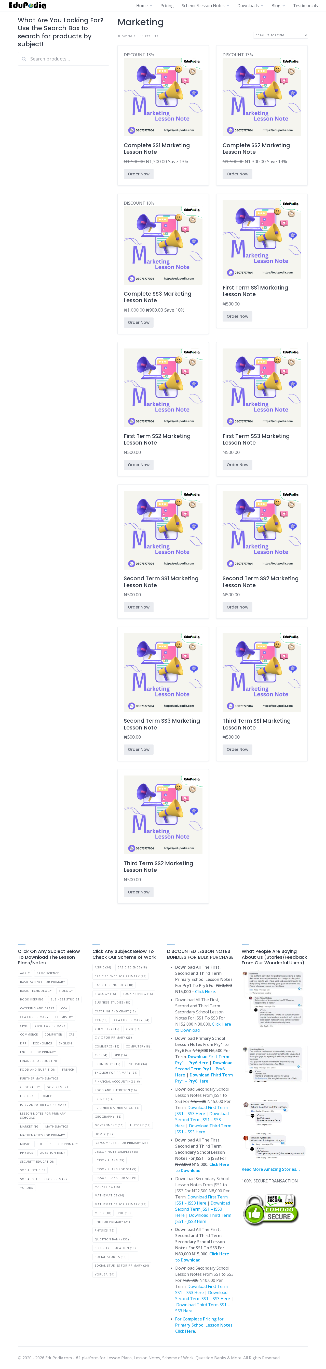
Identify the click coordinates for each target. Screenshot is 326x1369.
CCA (64, 1008)
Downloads (248, 5)
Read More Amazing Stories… (271, 1169)
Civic (24, 1026)
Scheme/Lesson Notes (203, 5)
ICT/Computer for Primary (43, 1104)
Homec (46, 1096)
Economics (42, 1043)
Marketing (29, 1126)
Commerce (29, 1034)
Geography (30, 1087)
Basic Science (47, 973)
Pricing (167, 5)
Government (58, 1087)
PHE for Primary (63, 1144)
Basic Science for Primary (42, 982)
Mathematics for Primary (42, 1135)
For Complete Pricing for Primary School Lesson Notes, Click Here (204, 1325)
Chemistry (64, 1017)
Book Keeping (32, 999)
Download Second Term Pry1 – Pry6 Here (204, 1069)
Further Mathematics (39, 1078)
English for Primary (38, 1052)
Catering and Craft (37, 1008)
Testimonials (305, 5)
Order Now (139, 174)
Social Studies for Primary (44, 1179)
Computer (53, 1034)
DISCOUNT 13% (157, 108)
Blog (275, 5)
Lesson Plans (109, 1160)
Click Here (205, 991)
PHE (40, 1144)
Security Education (37, 1161)
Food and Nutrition (38, 1069)
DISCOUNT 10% (158, 256)
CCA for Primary (34, 1017)
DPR (23, 1043)
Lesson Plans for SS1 (115, 1169)
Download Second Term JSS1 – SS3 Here (202, 1120)
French (68, 1069)
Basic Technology (36, 991)
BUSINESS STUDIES (64, 999)
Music (25, 1144)
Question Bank (52, 1152)
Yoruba (26, 1188)
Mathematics (56, 1126)
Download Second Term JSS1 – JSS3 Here (202, 1209)
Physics (26, 1152)
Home (142, 5)
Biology (66, 991)
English (65, 1043)
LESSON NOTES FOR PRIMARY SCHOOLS (43, 1116)
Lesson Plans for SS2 (115, 1178)
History (27, 1096)
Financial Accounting (39, 1061)
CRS (72, 1034)
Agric (25, 973)
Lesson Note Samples (116, 1151)
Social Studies (32, 1170)
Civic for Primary (50, 1026)
